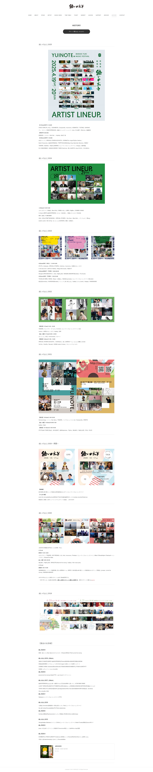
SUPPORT (98, 15)
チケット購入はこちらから (76, 31)
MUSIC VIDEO (58, 15)
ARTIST (50, 15)
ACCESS (90, 15)
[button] (30, 15)
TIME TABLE (68, 15)
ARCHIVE (106, 15)
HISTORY (114, 15)
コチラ (93, 580)
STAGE (43, 15)
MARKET (83, 15)
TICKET (76, 15)
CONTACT (122, 15)
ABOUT (36, 15)
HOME (30, 15)
